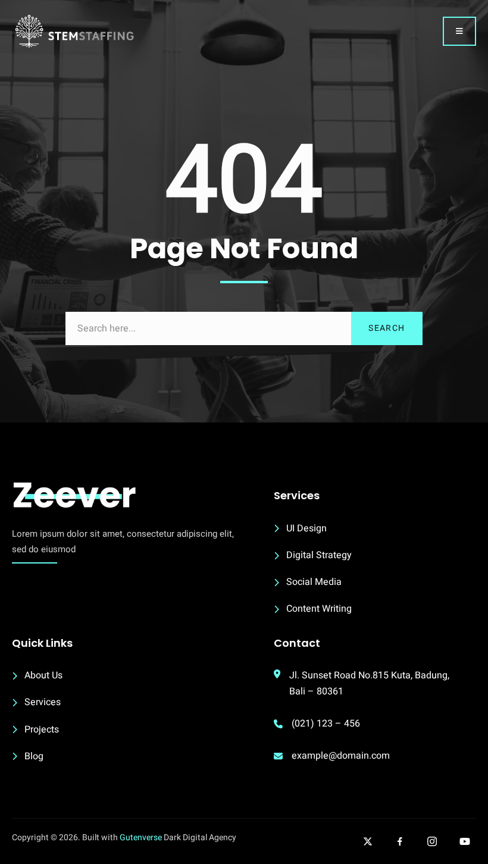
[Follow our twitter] (367, 841)
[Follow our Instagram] (432, 841)
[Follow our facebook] (400, 841)
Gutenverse (141, 837)
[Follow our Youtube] (464, 841)
